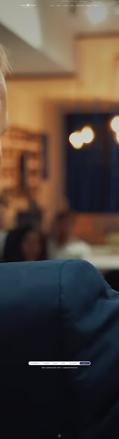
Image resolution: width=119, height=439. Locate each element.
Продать (58, 5)
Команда (65, 5)
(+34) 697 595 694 (73, 1)
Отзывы (72, 5)
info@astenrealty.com (83, 1)
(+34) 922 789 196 (64, 1)
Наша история (80, 5)
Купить (52, 5)
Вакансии (96, 5)
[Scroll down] (59, 436)
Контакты (88, 5)
